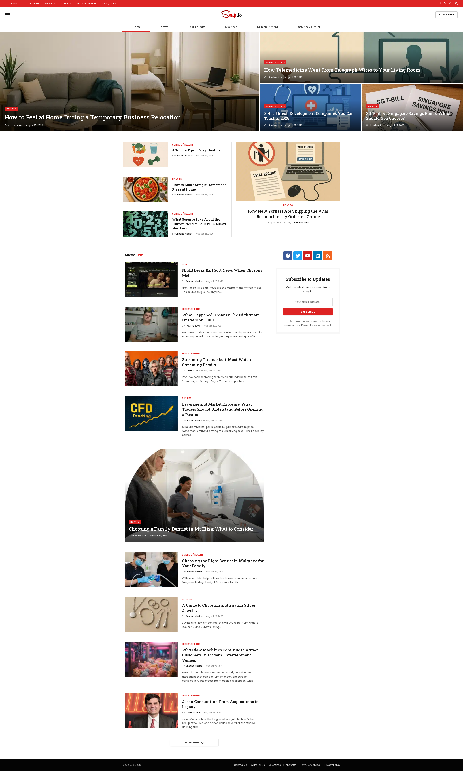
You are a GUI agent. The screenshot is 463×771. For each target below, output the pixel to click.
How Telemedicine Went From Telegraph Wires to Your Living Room (342, 70)
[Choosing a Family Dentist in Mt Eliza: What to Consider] (194, 495)
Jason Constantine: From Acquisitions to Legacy (220, 704)
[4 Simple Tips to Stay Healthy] (145, 154)
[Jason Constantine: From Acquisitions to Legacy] (151, 710)
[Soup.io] (231, 15)
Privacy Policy (108, 3)
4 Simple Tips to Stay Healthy (196, 150)
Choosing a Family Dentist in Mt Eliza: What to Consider (191, 529)
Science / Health (309, 27)
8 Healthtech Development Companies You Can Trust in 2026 (309, 116)
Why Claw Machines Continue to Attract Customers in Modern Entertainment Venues (220, 655)
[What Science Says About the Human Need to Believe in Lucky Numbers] (145, 224)
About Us (66, 3)
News (164, 27)
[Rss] (327, 255)
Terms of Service (86, 3)
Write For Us (32, 3)
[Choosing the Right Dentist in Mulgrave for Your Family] (151, 570)
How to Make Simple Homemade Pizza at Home (199, 187)
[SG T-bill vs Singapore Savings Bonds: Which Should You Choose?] (412, 107)
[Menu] (7, 14)
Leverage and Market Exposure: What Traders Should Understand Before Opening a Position (223, 409)
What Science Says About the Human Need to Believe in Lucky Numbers (199, 223)
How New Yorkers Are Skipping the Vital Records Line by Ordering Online (288, 213)
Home (136, 27)
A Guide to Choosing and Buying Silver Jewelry (218, 608)
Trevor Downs (193, 325)
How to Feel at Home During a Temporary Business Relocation (93, 117)
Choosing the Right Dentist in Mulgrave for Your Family (223, 563)
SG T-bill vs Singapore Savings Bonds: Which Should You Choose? (409, 116)
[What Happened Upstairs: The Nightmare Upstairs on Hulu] (151, 324)
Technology (196, 27)
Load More (192, 742)
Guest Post (50, 3)
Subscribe (446, 14)
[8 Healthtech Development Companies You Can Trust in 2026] (310, 107)
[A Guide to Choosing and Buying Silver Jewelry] (151, 614)
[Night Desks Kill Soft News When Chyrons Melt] (151, 279)
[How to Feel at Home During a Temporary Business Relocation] (129, 81)
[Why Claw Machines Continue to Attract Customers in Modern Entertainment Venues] (151, 659)
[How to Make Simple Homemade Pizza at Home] (145, 189)
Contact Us (14, 3)
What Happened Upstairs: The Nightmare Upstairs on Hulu (221, 317)
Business (231, 27)
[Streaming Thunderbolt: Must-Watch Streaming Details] (151, 368)
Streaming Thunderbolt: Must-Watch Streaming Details (216, 362)
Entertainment (267, 27)
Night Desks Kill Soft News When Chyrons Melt (222, 273)
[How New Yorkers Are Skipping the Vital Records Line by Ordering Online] (288, 171)
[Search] (456, 3)
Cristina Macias (13, 125)
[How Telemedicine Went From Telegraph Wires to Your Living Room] (361, 57)
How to (177, 179)
